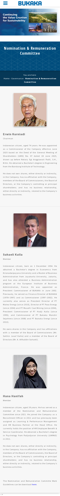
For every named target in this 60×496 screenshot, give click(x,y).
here (34, 484)
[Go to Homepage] (30, 3)
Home (7, 78)
